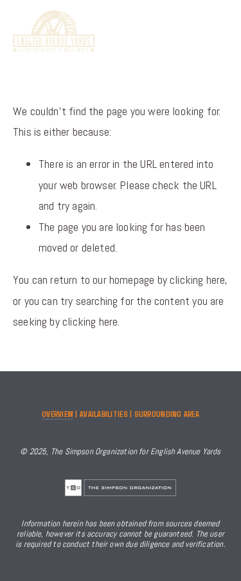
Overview (57, 414)
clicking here (197, 279)
